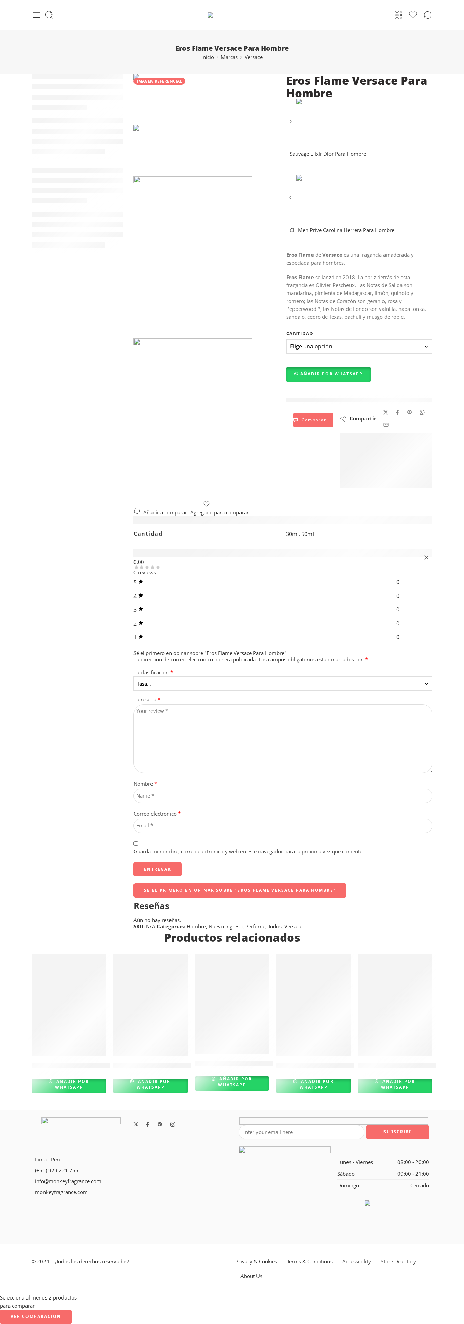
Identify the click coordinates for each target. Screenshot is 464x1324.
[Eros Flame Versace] (152, 99)
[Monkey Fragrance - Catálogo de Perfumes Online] (232, 15)
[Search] (49, 15)
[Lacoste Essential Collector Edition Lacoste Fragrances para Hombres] (395, 1005)
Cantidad (300, 333)
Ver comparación (36, 1316)
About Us (251, 1276)
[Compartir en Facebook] (397, 412)
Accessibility (356, 1261)
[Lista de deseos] (206, 504)
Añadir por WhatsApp (331, 374)
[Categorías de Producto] (398, 15)
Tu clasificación (153, 672)
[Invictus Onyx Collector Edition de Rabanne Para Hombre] (232, 1004)
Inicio (207, 57)
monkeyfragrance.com (61, 1192)
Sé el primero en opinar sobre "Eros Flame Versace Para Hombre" (240, 890)
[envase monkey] (206, 419)
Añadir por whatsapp (72, 1084)
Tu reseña (146, 699)
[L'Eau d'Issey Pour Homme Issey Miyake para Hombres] (69, 1005)
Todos (275, 926)
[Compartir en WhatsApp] (422, 412)
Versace (254, 57)
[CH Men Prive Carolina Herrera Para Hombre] (291, 200)
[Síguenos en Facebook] (147, 1124)
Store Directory (398, 1261)
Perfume (255, 926)
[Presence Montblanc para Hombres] (150, 1005)
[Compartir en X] (385, 412)
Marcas (229, 57)
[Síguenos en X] (135, 1124)
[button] (328, 374)
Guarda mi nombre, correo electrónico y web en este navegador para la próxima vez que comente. (248, 851)
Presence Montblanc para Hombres (163, 1065)
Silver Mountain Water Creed (317, 1065)
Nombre (145, 784)
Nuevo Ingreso (226, 926)
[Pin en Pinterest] (409, 412)
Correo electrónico (157, 813)
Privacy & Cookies (256, 1261)
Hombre (196, 926)
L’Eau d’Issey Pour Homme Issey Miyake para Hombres (109, 1065)
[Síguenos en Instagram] (172, 1124)
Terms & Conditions (310, 1261)
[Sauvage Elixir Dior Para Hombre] (291, 124)
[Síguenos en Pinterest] (160, 1124)
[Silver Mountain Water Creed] (313, 1005)
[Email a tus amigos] (386, 425)
